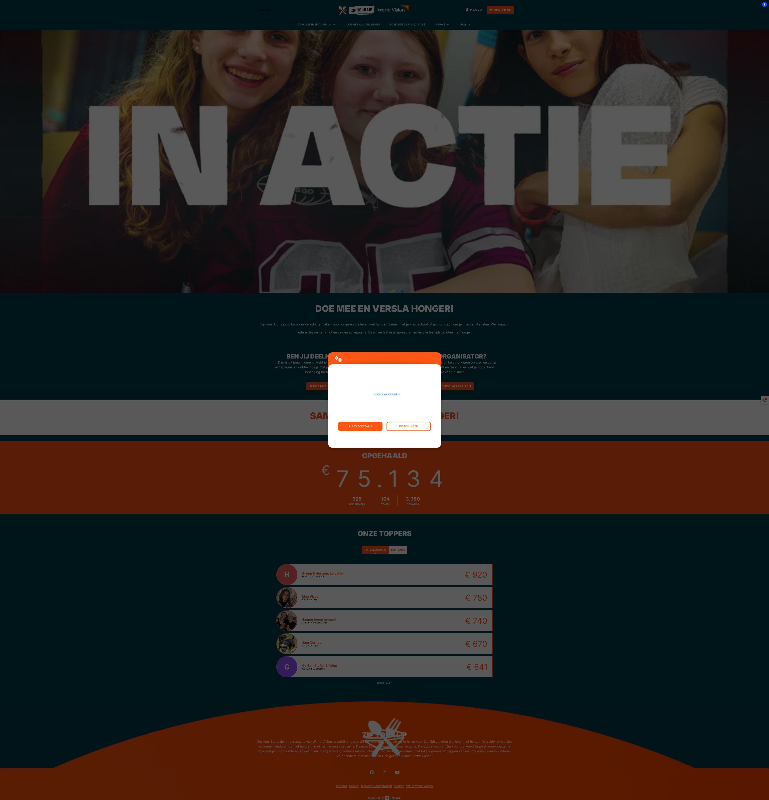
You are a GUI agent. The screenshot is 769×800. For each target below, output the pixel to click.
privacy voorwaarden (387, 394)
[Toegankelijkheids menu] (764, 4)
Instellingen (408, 426)
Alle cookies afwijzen (384, 435)
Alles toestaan (360, 426)
